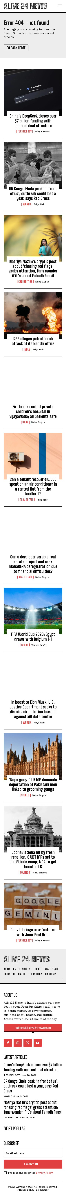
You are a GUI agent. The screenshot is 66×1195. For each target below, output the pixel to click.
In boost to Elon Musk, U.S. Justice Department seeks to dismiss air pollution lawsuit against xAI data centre (33, 709)
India (27, 349)
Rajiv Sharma (40, 872)
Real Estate (27, 499)
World (27, 204)
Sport (24, 644)
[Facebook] (8, 1043)
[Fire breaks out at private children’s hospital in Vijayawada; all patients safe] (33, 383)
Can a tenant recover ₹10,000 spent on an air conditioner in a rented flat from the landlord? (33, 486)
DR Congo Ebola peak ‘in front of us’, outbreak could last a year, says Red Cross (33, 193)
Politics (25, 872)
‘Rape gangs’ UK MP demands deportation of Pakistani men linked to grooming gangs (33, 784)
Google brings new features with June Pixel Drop (33, 932)
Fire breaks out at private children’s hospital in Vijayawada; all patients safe (33, 411)
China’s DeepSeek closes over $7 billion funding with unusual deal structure (33, 121)
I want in (31, 1164)
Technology (24, 131)
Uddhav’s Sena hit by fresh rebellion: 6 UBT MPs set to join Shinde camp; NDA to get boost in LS (33, 859)
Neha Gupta (42, 281)
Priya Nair (39, 204)
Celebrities (25, 281)
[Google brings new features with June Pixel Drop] (33, 906)
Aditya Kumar (42, 131)
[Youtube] (38, 1043)
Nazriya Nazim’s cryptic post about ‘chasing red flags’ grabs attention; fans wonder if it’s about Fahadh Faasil (33, 268)
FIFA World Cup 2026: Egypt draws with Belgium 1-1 (33, 636)
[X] (27, 1043)
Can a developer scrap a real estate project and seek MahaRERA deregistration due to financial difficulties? (33, 564)
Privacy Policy (44, 1172)
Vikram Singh (38, 645)
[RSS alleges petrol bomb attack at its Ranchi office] (33, 315)
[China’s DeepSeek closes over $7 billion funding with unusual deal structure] (33, 92)
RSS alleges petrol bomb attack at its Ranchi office (33, 341)
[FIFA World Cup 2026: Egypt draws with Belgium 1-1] (33, 611)
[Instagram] (18, 1043)
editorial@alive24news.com (33, 1027)
